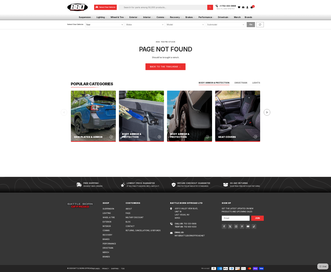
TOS (123, 269)
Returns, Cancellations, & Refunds (143, 230)
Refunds (96, 269)
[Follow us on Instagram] (236, 226)
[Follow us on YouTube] (248, 226)
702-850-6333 (190, 227)
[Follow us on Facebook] (224, 226)
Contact (130, 226)
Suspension (85, 17)
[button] (243, 7)
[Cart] (251, 7)
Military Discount (135, 217)
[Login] (247, 7)
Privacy (105, 269)
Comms (160, 17)
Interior (147, 17)
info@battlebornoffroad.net (190, 236)
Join (257, 218)
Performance (205, 17)
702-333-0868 (190, 223)
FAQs (128, 213)
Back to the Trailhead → (165, 67)
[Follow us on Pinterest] (242, 226)
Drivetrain (223, 17)
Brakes (189, 17)
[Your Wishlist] (239, 7)
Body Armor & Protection (214, 83)
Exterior (133, 17)
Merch (237, 17)
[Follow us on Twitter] (230, 226)
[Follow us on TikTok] (253, 226)
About (129, 209)
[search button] (210, 7)
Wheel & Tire (117, 17)
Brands (248, 17)
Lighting (101, 17)
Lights (256, 83)
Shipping (115, 269)
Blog (128, 222)
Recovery (175, 17)
